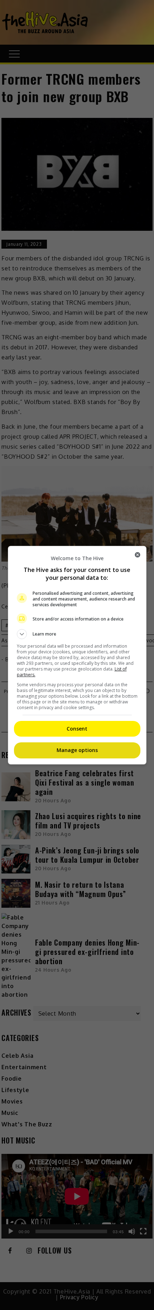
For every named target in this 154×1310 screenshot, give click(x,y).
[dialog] (77, 655)
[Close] (137, 555)
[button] (77, 634)
